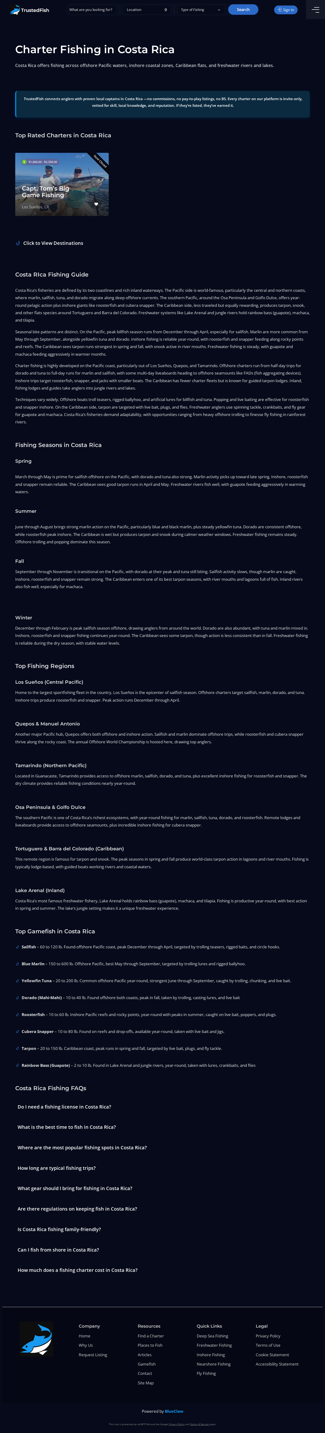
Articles (145, 1354)
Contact (145, 1373)
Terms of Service (199, 1424)
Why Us (86, 1345)
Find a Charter (151, 1336)
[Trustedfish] (29, 9)
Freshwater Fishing (214, 1345)
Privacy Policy (268, 1336)
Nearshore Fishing (214, 1364)
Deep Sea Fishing (212, 1336)
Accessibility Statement (277, 1364)
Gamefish (147, 1364)
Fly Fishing (206, 1373)
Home (84, 1336)
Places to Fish (150, 1345)
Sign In (288, 9)
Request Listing (93, 1354)
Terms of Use (268, 1345)
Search (243, 9)
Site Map (146, 1383)
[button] (201, 10)
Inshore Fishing (211, 1354)
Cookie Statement (272, 1354)
